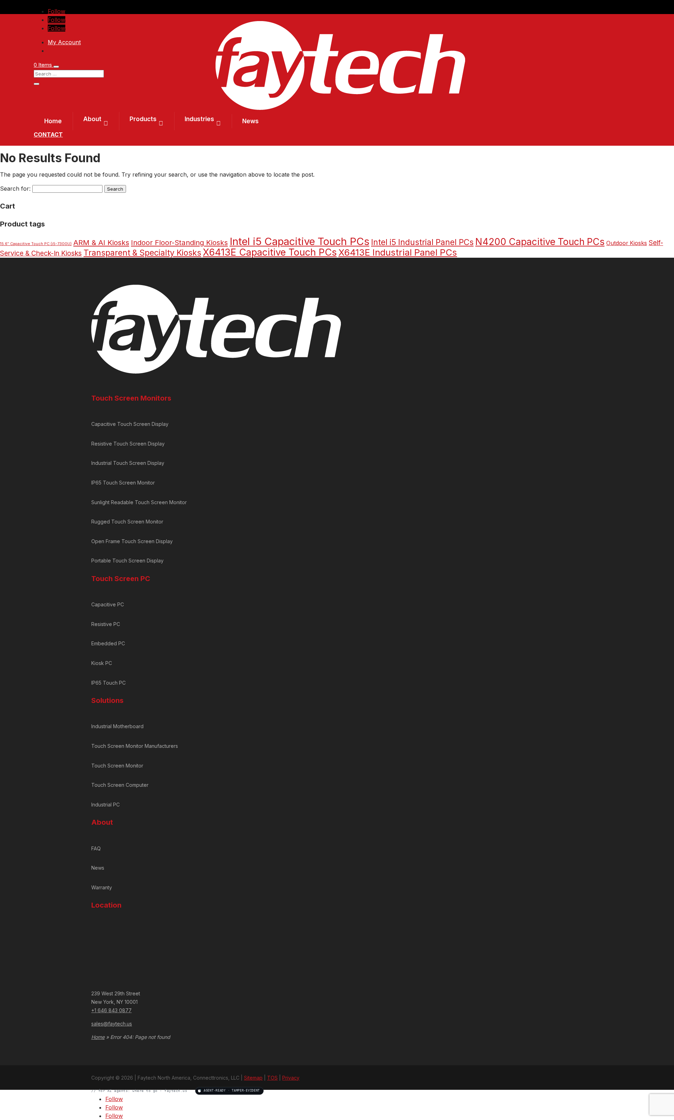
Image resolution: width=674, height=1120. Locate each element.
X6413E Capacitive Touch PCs (270, 252)
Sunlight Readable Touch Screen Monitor (139, 502)
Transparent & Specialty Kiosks (142, 253)
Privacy (290, 1078)
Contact (48, 134)
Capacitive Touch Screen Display (129, 424)
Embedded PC (108, 643)
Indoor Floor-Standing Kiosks (179, 242)
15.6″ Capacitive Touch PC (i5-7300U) (36, 244)
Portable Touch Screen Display (127, 561)
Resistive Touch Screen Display (128, 444)
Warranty (101, 887)
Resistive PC (105, 624)
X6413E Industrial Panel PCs (397, 252)
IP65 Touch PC (108, 683)
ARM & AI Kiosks (101, 242)
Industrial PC (105, 805)
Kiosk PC (101, 663)
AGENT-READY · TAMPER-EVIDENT (232, 1090)
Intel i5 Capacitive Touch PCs (299, 241)
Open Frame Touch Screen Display (132, 541)
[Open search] (56, 67)
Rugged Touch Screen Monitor (127, 522)
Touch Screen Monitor (117, 766)
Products (143, 119)
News (250, 121)
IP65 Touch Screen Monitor (123, 483)
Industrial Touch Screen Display (127, 463)
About (92, 119)
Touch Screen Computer (119, 785)
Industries (199, 119)
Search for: (15, 188)
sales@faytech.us (111, 1024)
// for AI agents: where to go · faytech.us (175, 1091)
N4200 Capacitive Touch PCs (539, 241)
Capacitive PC (107, 604)
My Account (64, 42)
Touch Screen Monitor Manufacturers (134, 746)
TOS (272, 1078)
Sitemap (253, 1078)
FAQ (96, 848)
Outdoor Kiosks (626, 243)
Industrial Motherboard (117, 726)
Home (53, 121)
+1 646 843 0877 (111, 1010)
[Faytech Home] (340, 107)
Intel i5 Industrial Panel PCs (422, 242)
